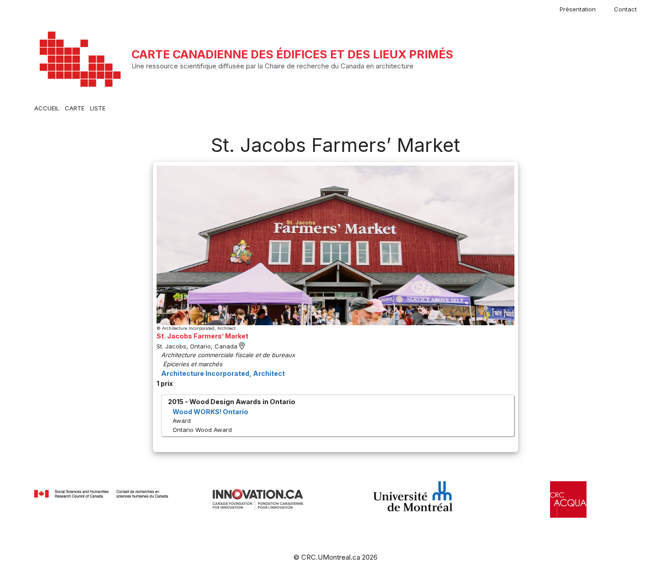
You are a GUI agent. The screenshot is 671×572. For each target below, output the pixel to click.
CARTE (74, 108)
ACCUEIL (46, 108)
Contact (625, 9)
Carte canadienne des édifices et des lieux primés (292, 54)
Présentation (578, 9)
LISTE (97, 108)
